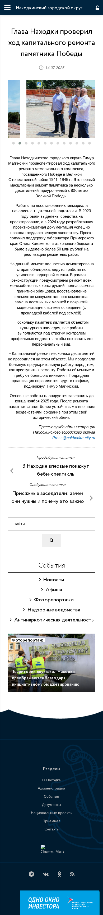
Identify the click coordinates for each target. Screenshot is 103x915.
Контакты (51, 829)
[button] (13, 143)
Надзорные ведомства (52, 610)
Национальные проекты (51, 813)
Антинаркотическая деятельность (52, 620)
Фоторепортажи (52, 600)
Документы (51, 804)
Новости (52, 580)
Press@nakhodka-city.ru (73, 437)
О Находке (51, 780)
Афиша (52, 590)
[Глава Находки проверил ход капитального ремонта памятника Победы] (51, 109)
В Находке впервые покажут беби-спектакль (55, 470)
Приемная (51, 821)
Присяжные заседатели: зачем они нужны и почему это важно (47, 497)
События (51, 796)
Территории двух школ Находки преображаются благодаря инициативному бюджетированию (45, 678)
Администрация (51, 788)
